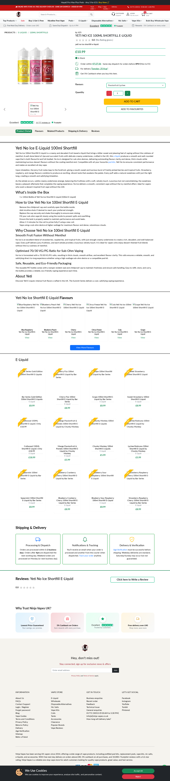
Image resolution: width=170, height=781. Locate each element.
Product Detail (24, 131)
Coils (53, 713)
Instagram (126, 701)
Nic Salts (55, 707)
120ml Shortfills (39, 33)
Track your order (86, 556)
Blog (99, 7)
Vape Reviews (57, 728)
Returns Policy (22, 725)
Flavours (39, 131)
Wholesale (55, 701)
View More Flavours (85, 348)
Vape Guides (21, 716)
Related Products (55, 131)
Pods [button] (71, 21)
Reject (138, 777)
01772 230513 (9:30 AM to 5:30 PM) (102, 713)
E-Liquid (22, 33)
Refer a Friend (22, 737)
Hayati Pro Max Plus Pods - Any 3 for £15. (84, 2)
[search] (91, 14)
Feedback (90, 704)
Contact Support (23, 704)
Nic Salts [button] (122, 21)
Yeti (79, 33)
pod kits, (112, 162)
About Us (20, 698)
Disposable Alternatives (61, 704)
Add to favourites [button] (132, 109)
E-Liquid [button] (82, 21)
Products (9, 33)
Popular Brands (57, 725)
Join (115, 670)
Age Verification (120, 550)
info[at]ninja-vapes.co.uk (97, 716)
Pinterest (126, 710)
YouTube (125, 704)
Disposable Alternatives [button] (102, 21)
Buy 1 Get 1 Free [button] (36, 21)
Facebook (126, 698)
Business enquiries (94, 698)
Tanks (53, 716)
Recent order (92, 701)
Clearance (55, 722)
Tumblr (125, 707)
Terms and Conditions (25, 719)
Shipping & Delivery (77, 131)
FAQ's (18, 701)
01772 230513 (134, 7)
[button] (94, 40)
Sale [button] (23, 21)
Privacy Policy (75, 676)
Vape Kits (55, 710)
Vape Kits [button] (136, 21)
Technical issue (92, 707)
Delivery (114, 7)
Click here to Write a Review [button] (132, 579)
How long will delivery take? (98, 719)
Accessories (56, 719)
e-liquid (116, 156)
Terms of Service (89, 676)
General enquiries (94, 710)
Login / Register (22, 707)
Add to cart (132, 102)
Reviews (95, 131)
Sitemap (19, 734)
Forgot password (23, 710)
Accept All (138, 771)
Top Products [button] (9, 21)
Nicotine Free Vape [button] (56, 21)
